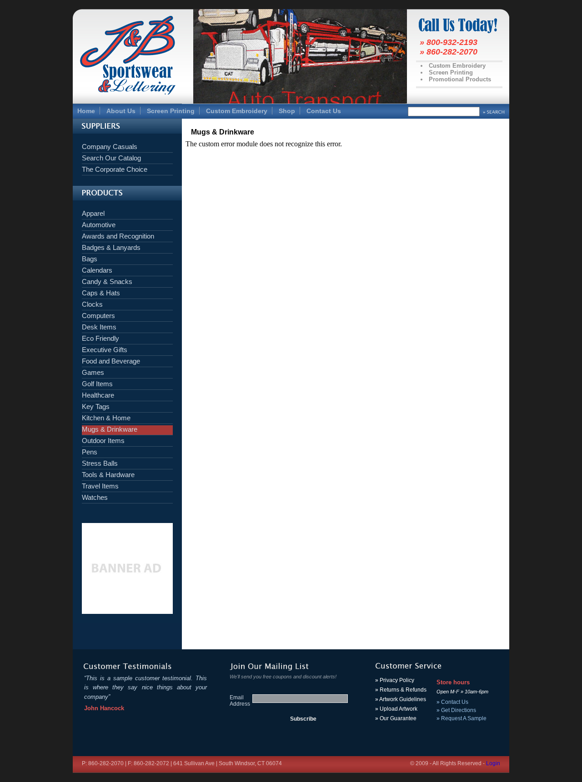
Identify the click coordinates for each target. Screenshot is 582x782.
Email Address (240, 700)
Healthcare (98, 395)
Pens (89, 452)
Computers (98, 315)
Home (86, 111)
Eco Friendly (100, 338)
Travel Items (100, 486)
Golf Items (97, 384)
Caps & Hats (101, 293)
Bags (89, 259)
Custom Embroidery (236, 111)
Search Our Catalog (111, 158)
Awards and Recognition (118, 236)
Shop (287, 111)
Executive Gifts (104, 350)
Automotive (98, 225)
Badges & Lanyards (111, 247)
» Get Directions (456, 710)
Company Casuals (109, 146)
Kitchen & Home (106, 418)
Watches (95, 497)
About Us (120, 111)
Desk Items (99, 327)
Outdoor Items (103, 440)
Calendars (97, 270)
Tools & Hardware (108, 474)
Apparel (93, 213)
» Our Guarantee (395, 718)
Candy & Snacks (107, 281)
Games (93, 372)
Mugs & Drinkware (109, 429)
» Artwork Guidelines (400, 699)
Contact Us (323, 111)
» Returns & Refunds (400, 690)
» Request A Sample (461, 718)
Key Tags (96, 406)
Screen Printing (171, 111)
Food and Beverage (111, 361)
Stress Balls (100, 463)
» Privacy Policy (394, 680)
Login (493, 763)
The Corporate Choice (114, 169)
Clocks (92, 304)
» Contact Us (452, 702)
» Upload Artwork (396, 709)
